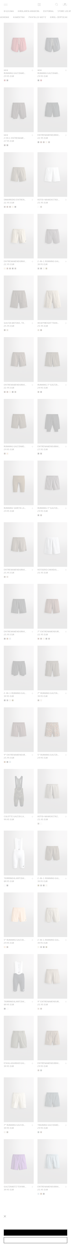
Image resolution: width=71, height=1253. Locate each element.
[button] (35, 1233)
